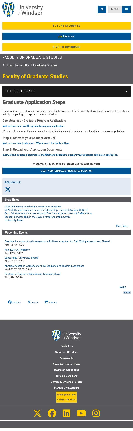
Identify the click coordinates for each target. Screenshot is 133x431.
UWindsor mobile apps (66, 370)
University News (14, 220)
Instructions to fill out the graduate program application (33, 126)
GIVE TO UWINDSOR (67, 47)
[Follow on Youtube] (81, 415)
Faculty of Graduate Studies (32, 57)
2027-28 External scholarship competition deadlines (33, 206)
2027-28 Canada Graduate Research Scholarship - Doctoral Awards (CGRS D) (46, 210)
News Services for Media (66, 364)
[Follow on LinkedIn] (66, 415)
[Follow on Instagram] (96, 415)
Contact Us (67, 346)
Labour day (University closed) (21, 257)
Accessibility (66, 358)
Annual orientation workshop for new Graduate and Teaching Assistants (44, 266)
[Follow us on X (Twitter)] (9, 190)
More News (122, 226)
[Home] (22, 9)
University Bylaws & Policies (66, 382)
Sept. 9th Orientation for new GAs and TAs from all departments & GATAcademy (48, 213)
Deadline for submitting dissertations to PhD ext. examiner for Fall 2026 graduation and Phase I (57, 241)
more (122, 287)
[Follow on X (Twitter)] (37, 415)
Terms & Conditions (66, 376)
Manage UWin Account (66, 388)
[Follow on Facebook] (52, 415)
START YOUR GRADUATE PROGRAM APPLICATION (66, 171)
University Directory (66, 352)
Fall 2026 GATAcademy (17, 249)
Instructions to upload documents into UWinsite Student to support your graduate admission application (60, 155)
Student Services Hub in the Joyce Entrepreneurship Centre (38, 216)
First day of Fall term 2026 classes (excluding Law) (33, 274)
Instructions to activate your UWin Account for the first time (35, 143)
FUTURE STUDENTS (66, 26)
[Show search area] (102, 9)
